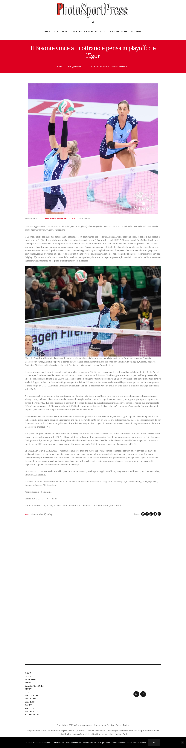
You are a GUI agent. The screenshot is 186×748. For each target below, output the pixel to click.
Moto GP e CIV (32, 715)
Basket (28, 705)
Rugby (28, 689)
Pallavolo (70, 218)
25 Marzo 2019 (30, 218)
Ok (154, 742)
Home (59, 66)
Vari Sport (30, 708)
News (60, 218)
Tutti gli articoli (74, 66)
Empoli (28, 683)
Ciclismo (29, 702)
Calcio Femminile (34, 686)
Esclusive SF (31, 695)
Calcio (28, 676)
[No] (182, 742)
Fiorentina (30, 679)
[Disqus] (93, 554)
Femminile (51, 218)
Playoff (42, 514)
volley (49, 514)
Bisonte (34, 514)
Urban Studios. (107, 725)
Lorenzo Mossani (83, 218)
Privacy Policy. (122, 725)
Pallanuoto (31, 711)
